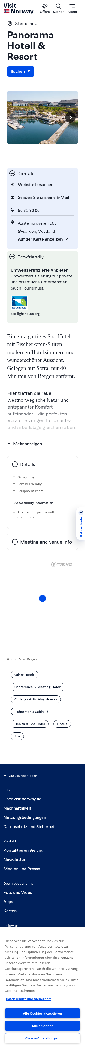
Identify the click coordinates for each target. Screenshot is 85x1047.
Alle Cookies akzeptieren (42, 1013)
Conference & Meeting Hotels (38, 687)
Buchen (18, 71)
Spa (17, 736)
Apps (8, 901)
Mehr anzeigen (27, 443)
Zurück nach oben (23, 775)
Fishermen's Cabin (29, 711)
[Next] (70, 117)
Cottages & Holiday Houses (35, 699)
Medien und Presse (22, 868)
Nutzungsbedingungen (25, 817)
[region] (42, 603)
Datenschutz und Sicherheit (30, 826)
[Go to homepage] (19, 8)
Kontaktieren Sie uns (23, 850)
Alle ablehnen (43, 1026)
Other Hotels (24, 674)
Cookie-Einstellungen (43, 1038)
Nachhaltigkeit (17, 808)
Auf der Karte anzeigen (40, 238)
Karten (10, 910)
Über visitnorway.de (23, 798)
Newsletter (15, 859)
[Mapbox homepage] (61, 564)
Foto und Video (18, 892)
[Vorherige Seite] (14, 117)
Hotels (62, 724)
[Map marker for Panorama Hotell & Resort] (42, 598)
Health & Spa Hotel (29, 724)
